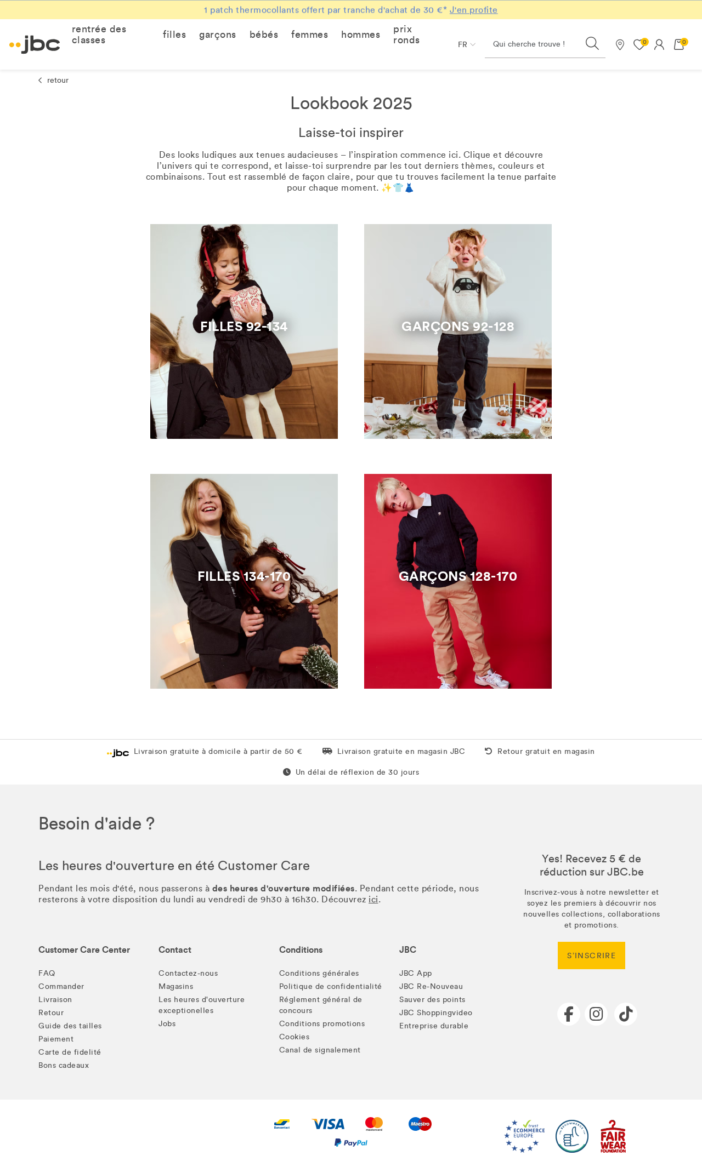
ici (373, 899)
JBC (407, 950)
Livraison (55, 999)
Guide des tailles (70, 1026)
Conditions (300, 950)
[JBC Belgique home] (35, 44)
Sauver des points (432, 999)
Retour (51, 1012)
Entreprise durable (433, 1026)
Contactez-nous (188, 973)
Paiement (55, 1039)
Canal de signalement (320, 1050)
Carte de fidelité (69, 1052)
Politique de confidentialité (330, 986)
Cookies (294, 1037)
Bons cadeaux (63, 1065)
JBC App (415, 973)
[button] (110, 34)
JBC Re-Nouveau (431, 986)
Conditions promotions (322, 1023)
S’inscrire (591, 955)
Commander (61, 986)
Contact (174, 950)
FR (462, 44)
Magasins (175, 986)
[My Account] (659, 44)
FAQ (46, 973)
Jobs (167, 1023)
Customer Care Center (84, 950)
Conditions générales (319, 973)
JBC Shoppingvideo (436, 1012)
